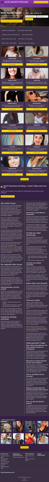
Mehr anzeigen (24, 179)
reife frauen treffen (27, 34)
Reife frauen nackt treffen (9, 43)
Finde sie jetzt (29, 19)
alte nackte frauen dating (12, 248)
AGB (24, 478)
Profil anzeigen (12, 64)
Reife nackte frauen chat (9, 39)
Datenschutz (24, 480)
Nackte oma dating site (8, 30)
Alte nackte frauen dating (25, 30)
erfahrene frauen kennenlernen (11, 34)
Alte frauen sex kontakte (25, 39)
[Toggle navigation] (2, 6)
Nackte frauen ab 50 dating (27, 43)
